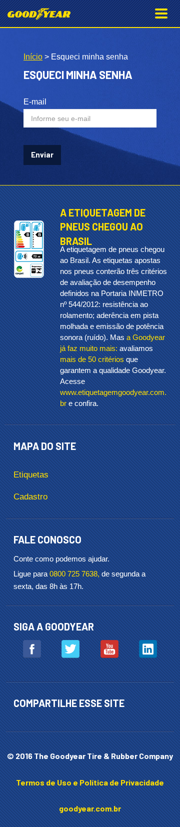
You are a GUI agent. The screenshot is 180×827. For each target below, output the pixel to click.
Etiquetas (31, 475)
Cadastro (31, 497)
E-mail (35, 102)
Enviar (42, 154)
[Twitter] (70, 649)
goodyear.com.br (90, 808)
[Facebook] (32, 649)
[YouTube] (109, 649)
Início (33, 56)
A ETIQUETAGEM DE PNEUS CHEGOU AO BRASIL (103, 226)
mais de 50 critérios (92, 359)
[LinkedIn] (148, 649)
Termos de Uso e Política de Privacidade (90, 782)
